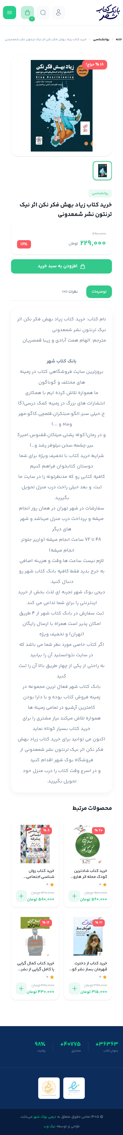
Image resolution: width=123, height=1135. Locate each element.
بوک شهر (63, 760)
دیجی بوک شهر (89, 592)
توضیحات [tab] (99, 292)
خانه (119, 39)
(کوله (81, 435)
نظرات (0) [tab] (70, 292)
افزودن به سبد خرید (57, 266)
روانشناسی (101, 39)
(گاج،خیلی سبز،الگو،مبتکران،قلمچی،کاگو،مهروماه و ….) (61, 414)
